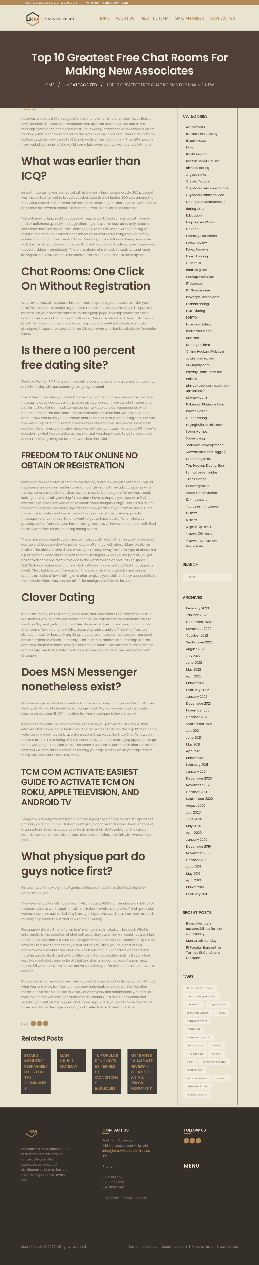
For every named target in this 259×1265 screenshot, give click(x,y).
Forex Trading (197, 256)
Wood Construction (201, 493)
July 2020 (193, 812)
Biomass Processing (201, 133)
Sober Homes (196, 431)
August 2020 (195, 805)
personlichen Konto (214, 1061)
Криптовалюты (197, 499)
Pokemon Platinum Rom (205, 404)
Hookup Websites (200, 276)
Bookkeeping (196, 154)
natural (216, 1053)
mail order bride (198, 331)
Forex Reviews (197, 249)
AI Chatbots (195, 127)
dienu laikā (193, 1004)
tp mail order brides (202, 472)
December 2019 (198, 846)
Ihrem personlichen (198, 1037)
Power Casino (197, 411)
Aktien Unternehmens (200, 988)
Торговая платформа (202, 506)
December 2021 (198, 703)
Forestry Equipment (202, 236)
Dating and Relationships (205, 201)
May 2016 (193, 873)
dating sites (195, 208)
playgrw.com (196, 397)
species (221, 1078)
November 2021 (198, 710)
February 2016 (197, 894)
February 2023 (197, 608)
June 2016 (193, 866)
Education (194, 215)
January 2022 (196, 696)
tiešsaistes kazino (197, 1086)
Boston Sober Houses (203, 161)
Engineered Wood (200, 222)
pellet (190, 1061)
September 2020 (199, 798)
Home (48, 85)
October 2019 (196, 860)
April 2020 (194, 832)
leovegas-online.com (203, 297)
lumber (216, 1045)
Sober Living (195, 438)
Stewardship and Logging (206, 452)
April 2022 (194, 676)
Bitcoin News (196, 140)
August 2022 (195, 649)
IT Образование (198, 290)
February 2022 (197, 690)
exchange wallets (198, 1012)
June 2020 (194, 819)
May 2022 (193, 669)
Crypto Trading (198, 181)
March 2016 (195, 887)
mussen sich (195, 1053)
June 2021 (193, 737)
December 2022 (199, 622)
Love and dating (198, 324)
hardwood (193, 1029)
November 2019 (198, 853)
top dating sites (198, 459)
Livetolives (48, 1211)
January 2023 (196, 615)
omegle (27, 1195)
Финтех (191, 513)
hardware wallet (197, 1021)
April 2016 (193, 880)
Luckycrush (30, 1211)
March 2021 (195, 758)
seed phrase (194, 1070)
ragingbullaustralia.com (204, 424)
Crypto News (196, 174)
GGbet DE (194, 263)
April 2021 (193, 751)
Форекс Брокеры (198, 527)
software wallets (197, 1078)
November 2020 (198, 785)
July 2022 (193, 656)
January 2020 (196, 839)
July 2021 (193, 730)
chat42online (31, 950)
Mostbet (193, 338)
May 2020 (193, 826)
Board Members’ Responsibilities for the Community (35, 1072)
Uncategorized (80, 85)
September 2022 (199, 642)
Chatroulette (31, 1206)
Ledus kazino (195, 1045)
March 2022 (195, 683)
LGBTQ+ (192, 317)
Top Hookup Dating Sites (205, 465)
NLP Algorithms (198, 344)
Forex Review (196, 242)
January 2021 (196, 771)
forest (221, 1012)
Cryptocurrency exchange (207, 188)
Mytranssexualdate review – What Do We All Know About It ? (142, 1072)
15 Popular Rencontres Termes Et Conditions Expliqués (204, 952)
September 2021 (199, 724)
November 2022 (198, 628)
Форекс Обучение (199, 533)
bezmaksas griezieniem (201, 996)
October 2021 (196, 717)
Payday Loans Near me (204, 372)
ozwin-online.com (200, 358)
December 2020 (199, 778)
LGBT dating (195, 310)
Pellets (191, 379)
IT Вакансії (194, 283)
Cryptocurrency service (205, 195)
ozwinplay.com (198, 365)
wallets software (197, 1094)
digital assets (218, 1004)
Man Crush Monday (68, 1061)
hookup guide (196, 270)
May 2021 (193, 744)
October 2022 (197, 635)
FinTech (192, 229)
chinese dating (197, 167)
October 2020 (197, 792)
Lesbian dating (197, 304)
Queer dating (196, 418)
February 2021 (197, 764)
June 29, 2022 (29, 109)
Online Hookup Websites (205, 351)
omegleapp (30, 1200)
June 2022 (194, 662)
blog (189, 147)
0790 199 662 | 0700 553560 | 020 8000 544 (51, 2)
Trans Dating (196, 479)
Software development (204, 445)
